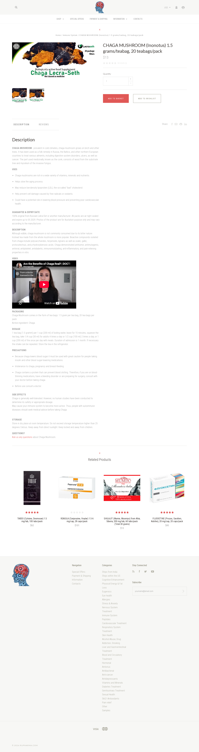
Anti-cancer (107, 674)
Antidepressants (110, 678)
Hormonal (106, 663)
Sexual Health (108, 694)
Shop (59, 19)
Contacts (137, 19)
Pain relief (106, 702)
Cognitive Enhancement (113, 579)
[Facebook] (139, 571)
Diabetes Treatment (111, 686)
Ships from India (109, 571)
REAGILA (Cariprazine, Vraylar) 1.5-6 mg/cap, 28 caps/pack (77, 520)
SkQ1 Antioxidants (110, 698)
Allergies (106, 599)
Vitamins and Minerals (112, 682)
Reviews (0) (122, 63)
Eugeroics (106, 591)
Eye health (107, 595)
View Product (32, 488)
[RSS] (133, 571)
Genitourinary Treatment (113, 690)
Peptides (106, 619)
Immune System (109, 615)
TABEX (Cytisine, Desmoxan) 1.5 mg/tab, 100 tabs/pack (32, 520)
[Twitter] (145, 571)
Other (104, 706)
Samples (106, 710)
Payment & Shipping (99, 19)
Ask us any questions (22, 437)
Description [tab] (21, 124)
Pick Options (77, 533)
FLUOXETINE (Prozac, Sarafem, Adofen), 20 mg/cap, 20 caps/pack (167, 520)
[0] (183, 7)
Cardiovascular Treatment (114, 623)
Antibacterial (108, 670)
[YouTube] (152, 571)
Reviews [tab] (44, 124)
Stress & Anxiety (110, 603)
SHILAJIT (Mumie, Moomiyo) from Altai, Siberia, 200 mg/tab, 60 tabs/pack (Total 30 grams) (122, 521)
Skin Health (107, 635)
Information (119, 19)
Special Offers (77, 19)
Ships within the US (111, 575)
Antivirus (106, 666)
